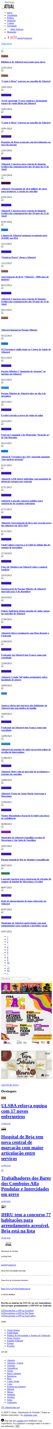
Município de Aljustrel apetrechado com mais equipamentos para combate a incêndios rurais (24, 924)
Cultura (4, 56)
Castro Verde (13, 1381)
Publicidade (12, 1333)
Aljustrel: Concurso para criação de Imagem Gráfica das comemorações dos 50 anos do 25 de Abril (25, 167)
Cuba (9, 1384)
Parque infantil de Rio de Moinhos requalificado (25, 859)
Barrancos (11, 1376)
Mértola (10, 1389)
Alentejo (11, 1360)
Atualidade (6, 95)
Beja (9, 1379)
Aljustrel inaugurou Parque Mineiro (19, 330)
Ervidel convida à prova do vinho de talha (22, 415)
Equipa (10, 1343)
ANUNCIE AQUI (10, 1085)
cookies (20, 1420)
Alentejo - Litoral (15, 1363)
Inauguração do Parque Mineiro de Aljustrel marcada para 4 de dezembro (23, 590)
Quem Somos (13, 1330)
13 (8, 968)
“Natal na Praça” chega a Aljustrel (18, 257)
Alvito (10, 1371)
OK (17, 1426)
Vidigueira (12, 1402)
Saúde (4, 693)
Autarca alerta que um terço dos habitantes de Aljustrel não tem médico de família (24, 706)
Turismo (5, 387)
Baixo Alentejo (14, 1373)
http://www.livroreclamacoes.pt (15, 1288)
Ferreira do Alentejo (16, 1386)
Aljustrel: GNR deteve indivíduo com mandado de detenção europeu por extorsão (26, 480)
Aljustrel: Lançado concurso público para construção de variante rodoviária (22, 502)
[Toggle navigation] (2, 8)
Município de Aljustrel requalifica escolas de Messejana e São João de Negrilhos (23, 838)
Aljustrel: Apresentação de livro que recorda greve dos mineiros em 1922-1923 (26, 524)
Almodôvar (12, 1368)
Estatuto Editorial (15, 1340)
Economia (6, 183)
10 (8, 963)
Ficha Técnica (13, 1338)
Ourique (11, 1397)
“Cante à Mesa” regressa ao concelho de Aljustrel (25, 81)
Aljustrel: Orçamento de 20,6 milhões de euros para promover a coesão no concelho (24, 190)
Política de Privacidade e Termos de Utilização (28, 1335)
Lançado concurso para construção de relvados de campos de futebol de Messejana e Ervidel (26, 880)
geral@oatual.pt (24, 38)
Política (4, 230)
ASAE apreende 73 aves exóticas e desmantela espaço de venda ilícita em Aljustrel (24, 102)
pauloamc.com (30, 1415)
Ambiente (5, 744)
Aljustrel (11, 1365)
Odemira (11, 1394)
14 (8, 970)
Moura (10, 1392)
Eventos (11, 1346)
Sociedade (6, 832)
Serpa (9, 1400)
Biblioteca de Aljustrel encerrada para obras (23, 62)
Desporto (5, 873)
